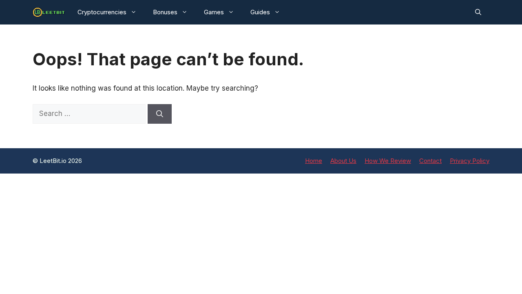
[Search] (160, 114)
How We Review (388, 161)
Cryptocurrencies (101, 12)
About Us (343, 161)
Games (214, 12)
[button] (478, 12)
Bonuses (165, 12)
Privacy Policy (469, 161)
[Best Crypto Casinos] (49, 12)
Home (313, 161)
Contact (430, 161)
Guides (260, 12)
